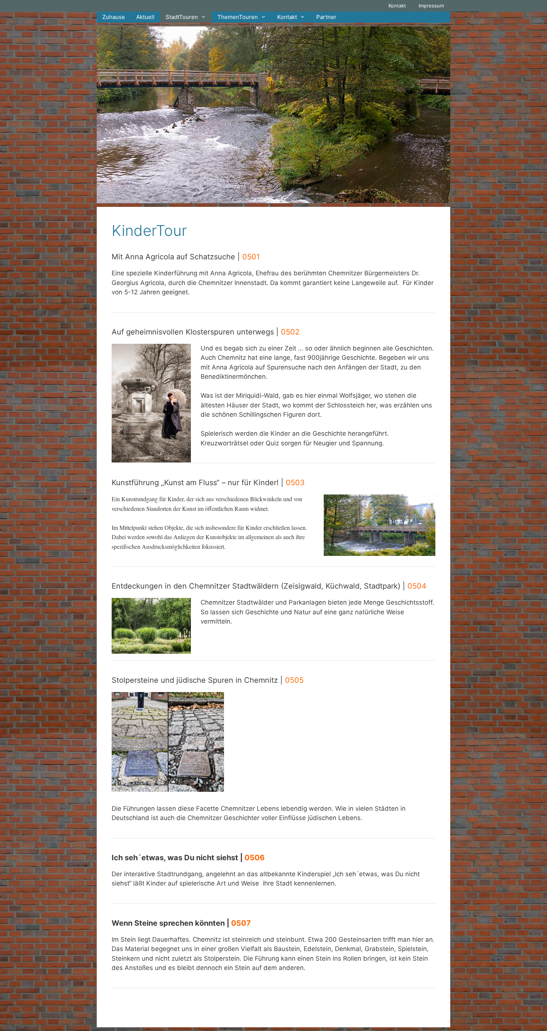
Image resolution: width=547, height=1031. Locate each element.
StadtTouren (182, 16)
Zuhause (113, 16)
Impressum (431, 6)
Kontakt (397, 6)
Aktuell (145, 16)
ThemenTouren (237, 16)
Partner (326, 16)
